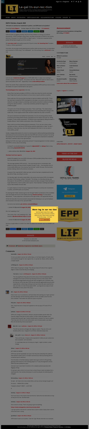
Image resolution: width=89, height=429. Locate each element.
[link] (44, 208)
